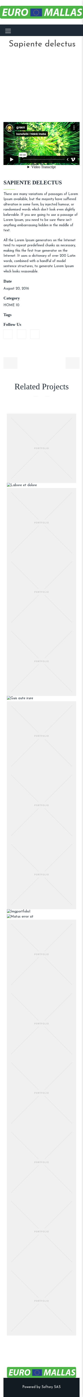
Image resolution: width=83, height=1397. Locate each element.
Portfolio (53, 60)
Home (28, 60)
